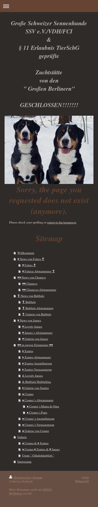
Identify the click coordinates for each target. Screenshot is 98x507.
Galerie (22, 437)
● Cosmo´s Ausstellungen (38, 419)
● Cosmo (28, 394)
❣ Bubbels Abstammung (38, 308)
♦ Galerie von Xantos (35, 388)
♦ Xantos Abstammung (36, 357)
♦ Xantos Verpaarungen (37, 369)
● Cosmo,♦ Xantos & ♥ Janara (41, 449)
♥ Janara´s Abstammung (37, 333)
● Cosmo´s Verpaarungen (38, 425)
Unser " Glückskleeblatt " (38, 455)
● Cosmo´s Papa (37, 412)
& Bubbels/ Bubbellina (36, 382)
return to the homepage (61, 222)
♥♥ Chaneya (29, 283)
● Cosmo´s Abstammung (38, 400)
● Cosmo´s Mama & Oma (43, 406)
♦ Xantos (27, 351)
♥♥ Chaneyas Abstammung (39, 290)
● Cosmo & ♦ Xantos (35, 443)
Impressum (24, 461)
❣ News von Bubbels (30, 296)
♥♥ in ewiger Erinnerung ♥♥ (35, 345)
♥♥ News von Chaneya (31, 277)
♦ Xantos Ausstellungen (37, 363)
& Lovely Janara (32, 376)
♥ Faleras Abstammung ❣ (38, 271)
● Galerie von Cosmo (35, 431)
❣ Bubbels (29, 302)
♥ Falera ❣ (29, 265)
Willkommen (25, 253)
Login (85, 477)
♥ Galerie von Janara (35, 339)
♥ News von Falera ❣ (30, 259)
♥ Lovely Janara (32, 326)
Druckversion (22, 477)
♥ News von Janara (29, 320)
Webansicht (82, 481)
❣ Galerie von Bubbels (36, 314)
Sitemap (37, 477)
